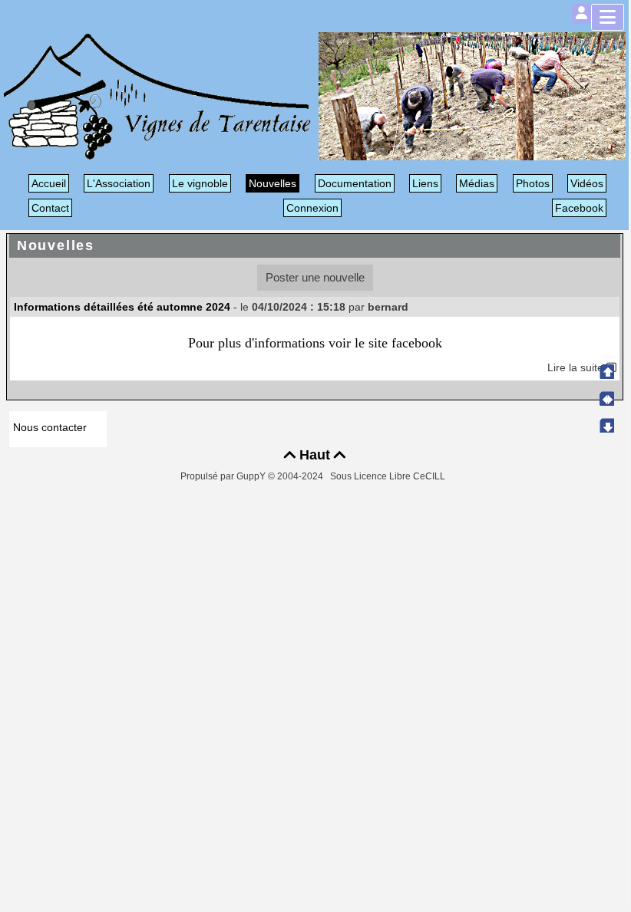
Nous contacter (50, 427)
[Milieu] (606, 398)
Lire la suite (576, 367)
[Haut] (606, 371)
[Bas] (606, 425)
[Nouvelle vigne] (472, 95)
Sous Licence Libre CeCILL (389, 476)
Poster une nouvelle (315, 277)
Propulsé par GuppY (224, 476)
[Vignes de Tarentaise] (157, 95)
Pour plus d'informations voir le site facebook (315, 343)
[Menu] (607, 17)
